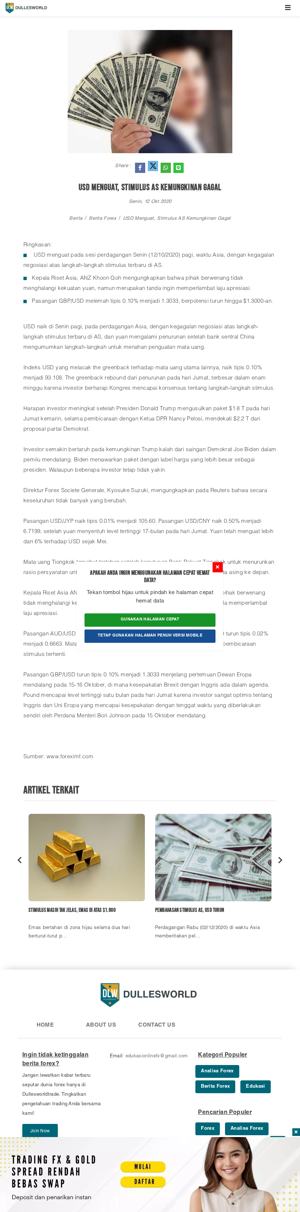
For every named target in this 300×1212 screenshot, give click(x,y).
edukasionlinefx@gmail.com (156, 1056)
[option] (86, 880)
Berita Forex (102, 218)
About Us (101, 1025)
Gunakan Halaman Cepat (150, 620)
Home (45, 1025)
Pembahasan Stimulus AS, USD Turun (189, 910)
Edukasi (255, 1086)
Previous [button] (20, 860)
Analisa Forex (217, 1071)
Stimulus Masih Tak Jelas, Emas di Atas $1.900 (72, 910)
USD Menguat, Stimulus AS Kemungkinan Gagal (177, 218)
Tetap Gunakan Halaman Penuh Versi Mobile (150, 636)
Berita (75, 218)
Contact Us (156, 1025)
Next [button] (280, 860)
